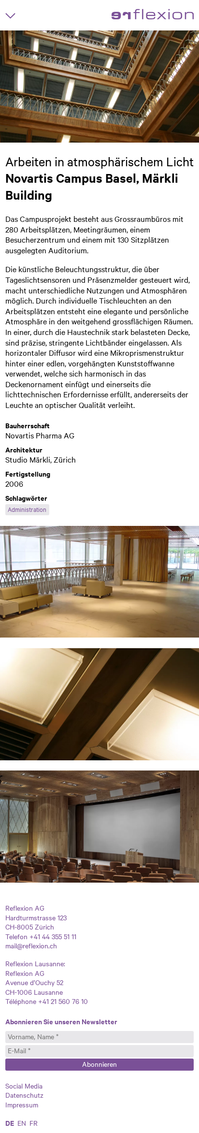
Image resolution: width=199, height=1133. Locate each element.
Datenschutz (24, 1095)
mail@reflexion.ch (31, 945)
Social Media (24, 1085)
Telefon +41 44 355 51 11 (40, 936)
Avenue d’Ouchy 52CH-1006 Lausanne (34, 986)
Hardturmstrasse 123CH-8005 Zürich (36, 922)
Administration (27, 509)
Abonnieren (99, 1064)
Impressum (21, 1104)
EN (21, 1123)
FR (33, 1123)
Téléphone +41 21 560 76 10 (46, 1001)
